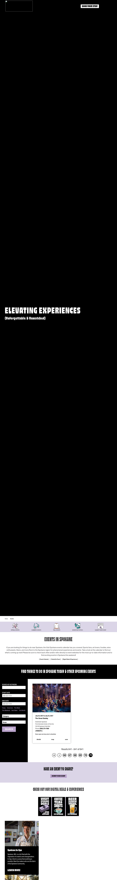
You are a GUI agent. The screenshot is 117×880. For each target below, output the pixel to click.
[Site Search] (103, 6)
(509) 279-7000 (44, 728)
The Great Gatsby (41, 718)
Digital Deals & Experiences (70, 659)
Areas (5, 722)
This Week (17, 708)
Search (9, 729)
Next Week (14, 710)
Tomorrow (10, 708)
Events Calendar (44, 659)
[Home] (19, 6)
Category (6, 716)
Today (4, 708)
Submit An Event (55, 659)
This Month (22, 710)
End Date (5, 701)
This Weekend (6, 710)
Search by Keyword (9, 684)
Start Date (6, 693)
